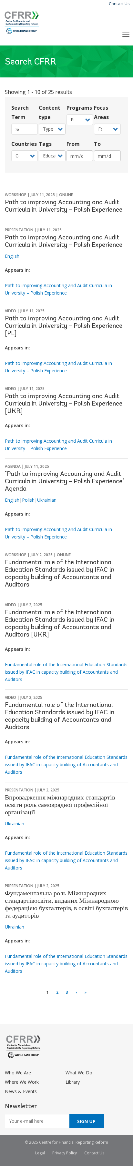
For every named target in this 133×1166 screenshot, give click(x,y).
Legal (40, 1153)
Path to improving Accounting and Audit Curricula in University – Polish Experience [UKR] (63, 404)
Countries (24, 143)
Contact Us (119, 3)
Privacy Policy (64, 1153)
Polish (28, 500)
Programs (79, 107)
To (97, 143)
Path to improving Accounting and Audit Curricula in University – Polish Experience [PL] (63, 326)
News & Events (21, 1091)
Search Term (20, 112)
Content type (49, 112)
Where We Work (22, 1082)
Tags (45, 143)
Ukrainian (46, 500)
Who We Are (18, 1073)
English (12, 256)
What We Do (79, 1073)
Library (73, 1082)
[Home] (21, 23)
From (73, 143)
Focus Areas (101, 112)
